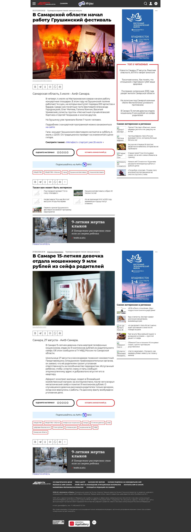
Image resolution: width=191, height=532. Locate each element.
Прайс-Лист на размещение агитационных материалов (98, 485)
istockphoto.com (39, 327)
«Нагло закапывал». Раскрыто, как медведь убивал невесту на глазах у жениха (142, 353)
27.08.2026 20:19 (39, 252)
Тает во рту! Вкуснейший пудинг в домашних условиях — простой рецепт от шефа (142, 336)
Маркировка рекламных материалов (68, 487)
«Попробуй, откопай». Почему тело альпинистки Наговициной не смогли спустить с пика (142, 172)
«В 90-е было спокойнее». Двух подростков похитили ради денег (141, 309)
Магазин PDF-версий (96, 482)
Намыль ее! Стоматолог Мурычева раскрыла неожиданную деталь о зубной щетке (142, 164)
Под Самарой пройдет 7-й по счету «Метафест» (55, 192)
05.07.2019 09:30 (39, 11)
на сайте (50, 127)
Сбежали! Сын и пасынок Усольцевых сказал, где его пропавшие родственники (143, 345)
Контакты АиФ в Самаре (133, 485)
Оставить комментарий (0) (95, 152)
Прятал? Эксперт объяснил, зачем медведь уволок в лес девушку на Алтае (142, 129)
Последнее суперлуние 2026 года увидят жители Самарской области (138, 92)
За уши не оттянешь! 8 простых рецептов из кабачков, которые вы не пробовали (143, 146)
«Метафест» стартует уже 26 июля (83, 142)
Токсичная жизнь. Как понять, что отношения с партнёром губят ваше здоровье (137, 82)
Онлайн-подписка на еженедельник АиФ (124, 482)
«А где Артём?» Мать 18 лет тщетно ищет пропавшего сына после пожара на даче (142, 327)
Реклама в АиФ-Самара (62, 485)
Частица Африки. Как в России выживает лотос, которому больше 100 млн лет (142, 138)
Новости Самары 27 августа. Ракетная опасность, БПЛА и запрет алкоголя (138, 71)
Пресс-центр (80, 482)
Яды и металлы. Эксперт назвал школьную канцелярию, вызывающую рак (141, 319)
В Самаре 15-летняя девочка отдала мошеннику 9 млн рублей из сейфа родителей (138, 113)
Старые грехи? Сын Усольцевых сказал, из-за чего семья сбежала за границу (142, 155)
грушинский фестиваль (42, 81)
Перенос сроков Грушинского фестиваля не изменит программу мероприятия (57, 210)
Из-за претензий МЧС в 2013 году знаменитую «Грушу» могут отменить (98, 201)
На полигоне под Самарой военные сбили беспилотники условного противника (137, 102)
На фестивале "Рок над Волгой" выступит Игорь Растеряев (56, 200)
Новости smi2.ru (41, 244)
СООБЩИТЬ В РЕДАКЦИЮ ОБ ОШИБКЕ (100, 487)
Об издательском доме (62, 482)
